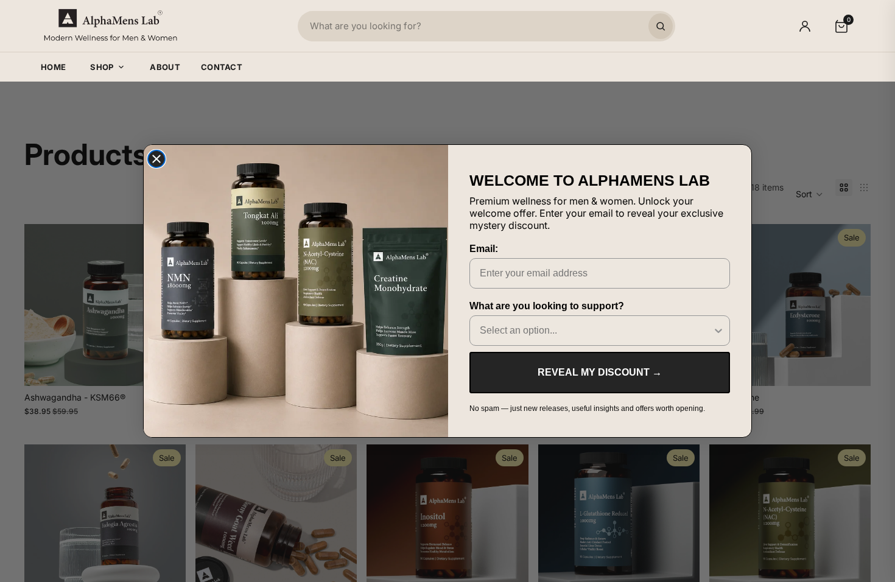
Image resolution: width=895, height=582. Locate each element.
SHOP (101, 67)
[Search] (660, 26)
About (165, 67)
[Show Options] (718, 330)
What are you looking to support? (546, 306)
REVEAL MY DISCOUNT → (600, 372)
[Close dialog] (156, 158)
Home (53, 67)
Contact (221, 67)
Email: (483, 249)
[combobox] (596, 330)
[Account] (805, 26)
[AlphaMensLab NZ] (111, 25)
